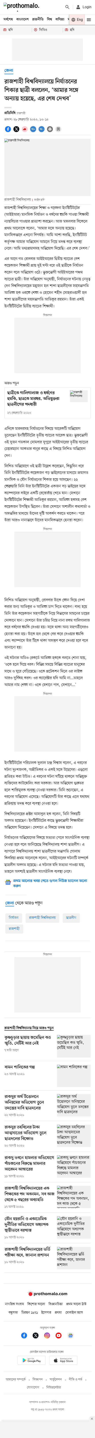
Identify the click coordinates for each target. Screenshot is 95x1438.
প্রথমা (58, 1312)
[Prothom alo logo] (47, 1295)
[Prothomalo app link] (31, 1361)
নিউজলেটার (53, 1388)
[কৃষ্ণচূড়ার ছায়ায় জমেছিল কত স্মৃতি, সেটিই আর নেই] (74, 1046)
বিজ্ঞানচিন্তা (56, 1304)
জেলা (8, 70)
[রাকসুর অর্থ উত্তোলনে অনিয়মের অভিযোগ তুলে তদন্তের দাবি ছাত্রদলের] (74, 1106)
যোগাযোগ (33, 1388)
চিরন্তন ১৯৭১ (29, 1312)
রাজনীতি (38, 19)
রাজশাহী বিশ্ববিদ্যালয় (42, 917)
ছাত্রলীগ (71, 917)
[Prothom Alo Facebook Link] (26, 1336)
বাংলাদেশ (22, 19)
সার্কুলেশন (56, 1380)
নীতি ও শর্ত (75, 1380)
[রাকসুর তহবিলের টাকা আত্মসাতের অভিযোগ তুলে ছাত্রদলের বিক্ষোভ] (74, 1136)
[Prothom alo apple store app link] (63, 1361)
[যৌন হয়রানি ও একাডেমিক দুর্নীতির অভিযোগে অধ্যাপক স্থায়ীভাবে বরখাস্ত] (74, 1228)
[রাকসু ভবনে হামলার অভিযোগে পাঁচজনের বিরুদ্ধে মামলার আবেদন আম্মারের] (74, 1167)
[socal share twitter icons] (17, 131)
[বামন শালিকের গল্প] (74, 1076)
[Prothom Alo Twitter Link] (38, 1336)
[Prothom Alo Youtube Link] (60, 1336)
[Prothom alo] (22, 7)
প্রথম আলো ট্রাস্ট (76, 1304)
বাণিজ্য (59, 19)
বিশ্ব (49, 19)
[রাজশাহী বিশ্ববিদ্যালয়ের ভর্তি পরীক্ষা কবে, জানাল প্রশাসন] (74, 1258)
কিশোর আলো (36, 1304)
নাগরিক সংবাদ (14, 1304)
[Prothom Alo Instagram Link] (49, 1336)
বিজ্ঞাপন (38, 1380)
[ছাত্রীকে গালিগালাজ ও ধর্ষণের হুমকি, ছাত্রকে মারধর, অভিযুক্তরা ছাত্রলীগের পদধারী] (79, 396)
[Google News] (70, 1336)
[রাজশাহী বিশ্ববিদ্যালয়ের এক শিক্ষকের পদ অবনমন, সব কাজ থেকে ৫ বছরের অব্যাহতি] (74, 1197)
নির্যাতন (14, 917)
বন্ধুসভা (13, 1312)
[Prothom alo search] (67, 7)
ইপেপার (46, 1312)
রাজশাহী (14, 928)
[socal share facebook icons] (8, 131)
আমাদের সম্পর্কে (16, 1380)
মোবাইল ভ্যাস (74, 1312)
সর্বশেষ (8, 19)
